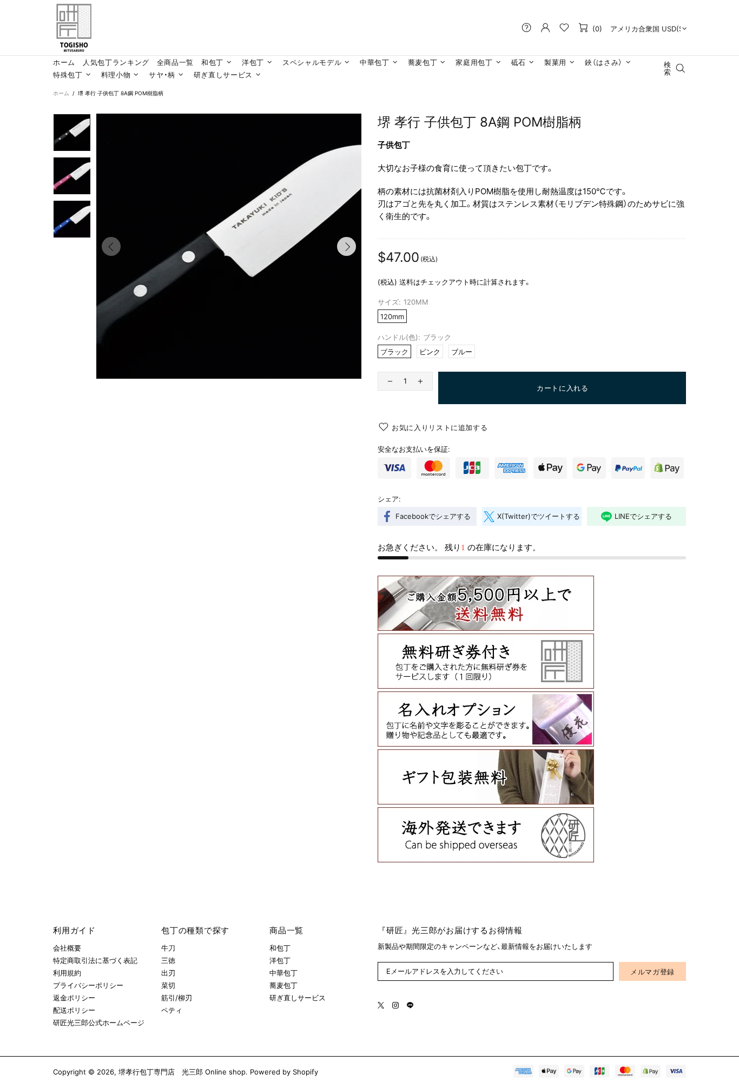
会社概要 (67, 948)
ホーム (61, 93)
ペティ (171, 1010)
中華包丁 (283, 972)
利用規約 (67, 972)
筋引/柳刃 (176, 997)
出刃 (168, 972)
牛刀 (168, 948)
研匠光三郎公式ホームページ (98, 1022)
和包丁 (280, 948)
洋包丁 (280, 960)
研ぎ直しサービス (297, 997)
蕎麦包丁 (283, 985)
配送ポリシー (74, 1010)
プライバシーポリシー (88, 985)
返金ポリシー (74, 997)
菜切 (168, 985)
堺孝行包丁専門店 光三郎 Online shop (73, 27)
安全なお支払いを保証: (414, 449)
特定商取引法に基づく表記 (95, 960)
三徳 (168, 960)
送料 (406, 282)
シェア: (389, 498)
